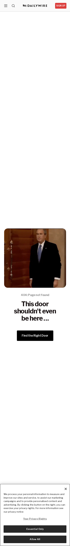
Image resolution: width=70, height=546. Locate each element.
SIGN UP (60, 5)
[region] (35, 515)
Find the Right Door (35, 335)
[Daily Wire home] (35, 6)
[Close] (66, 489)
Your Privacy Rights (35, 518)
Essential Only (35, 529)
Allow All (35, 539)
